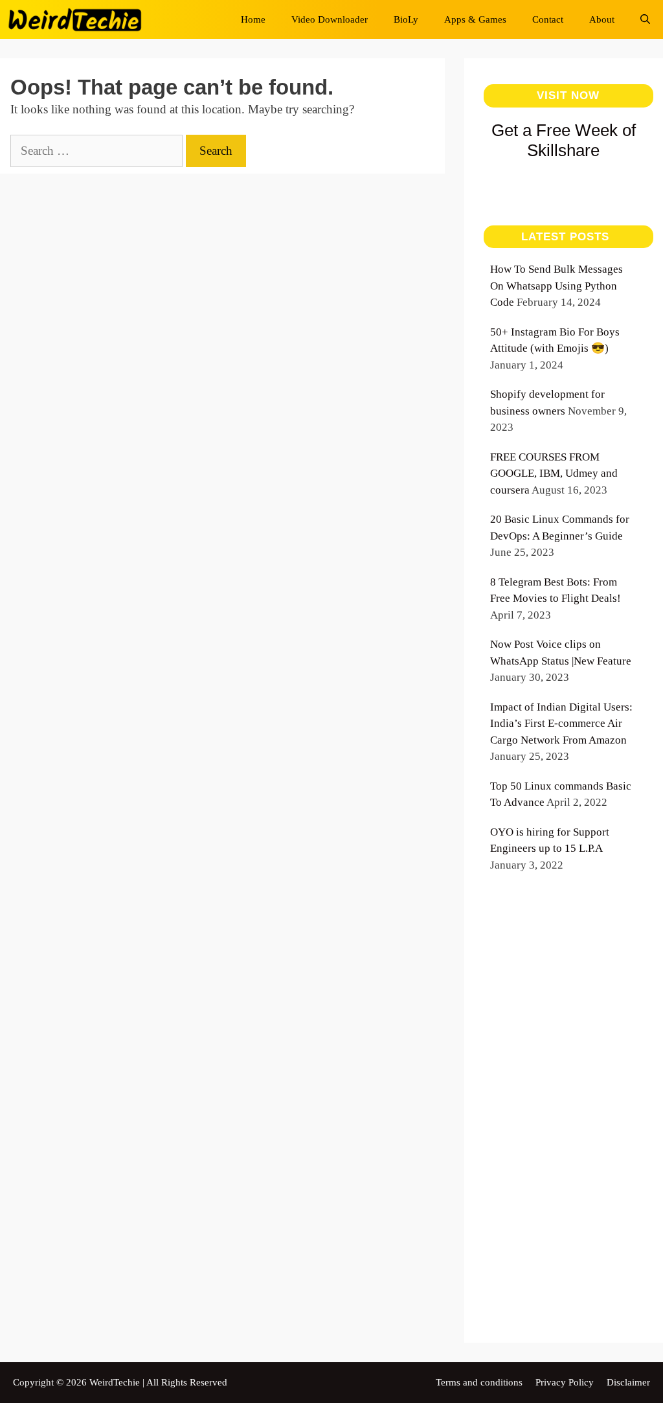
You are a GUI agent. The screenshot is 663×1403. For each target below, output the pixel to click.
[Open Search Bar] (645, 19)
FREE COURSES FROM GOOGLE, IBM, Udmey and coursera (554, 473)
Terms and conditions (479, 1382)
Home (253, 19)
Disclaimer (628, 1382)
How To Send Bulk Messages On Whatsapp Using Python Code (556, 285)
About (601, 19)
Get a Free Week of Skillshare (563, 140)
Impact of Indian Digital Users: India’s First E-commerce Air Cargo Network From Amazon (561, 723)
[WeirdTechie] (78, 19)
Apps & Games (475, 19)
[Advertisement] (563, 1122)
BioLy (406, 19)
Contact (547, 19)
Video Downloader (329, 19)
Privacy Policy (564, 1382)
